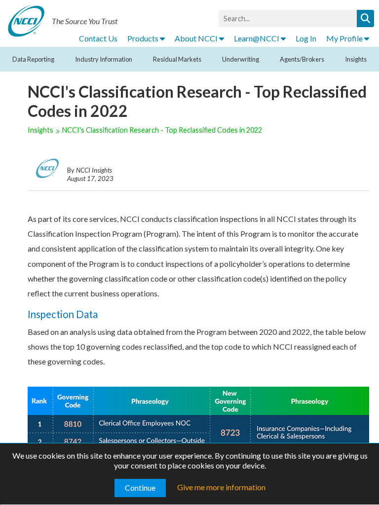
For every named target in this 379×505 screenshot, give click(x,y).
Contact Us (98, 38)
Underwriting (240, 59)
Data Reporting (33, 59)
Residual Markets (177, 59)
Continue (140, 487)
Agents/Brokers (302, 59)
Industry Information (103, 59)
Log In (306, 38)
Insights (356, 59)
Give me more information (221, 487)
